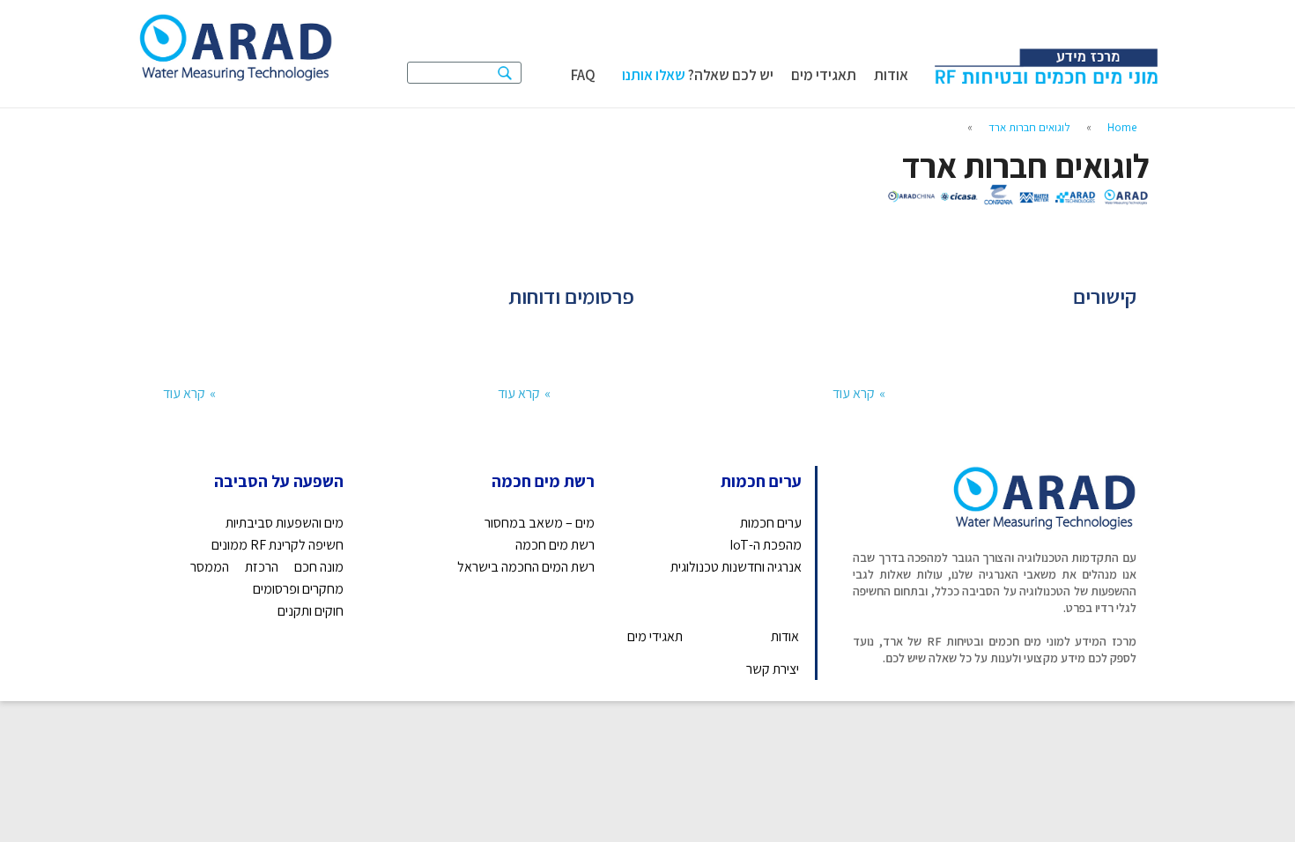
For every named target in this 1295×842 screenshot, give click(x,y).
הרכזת (261, 567)
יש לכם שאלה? (697, 68)
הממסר (209, 567)
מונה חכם (319, 567)
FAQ (583, 75)
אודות (891, 75)
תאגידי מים (823, 75)
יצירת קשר (772, 669)
